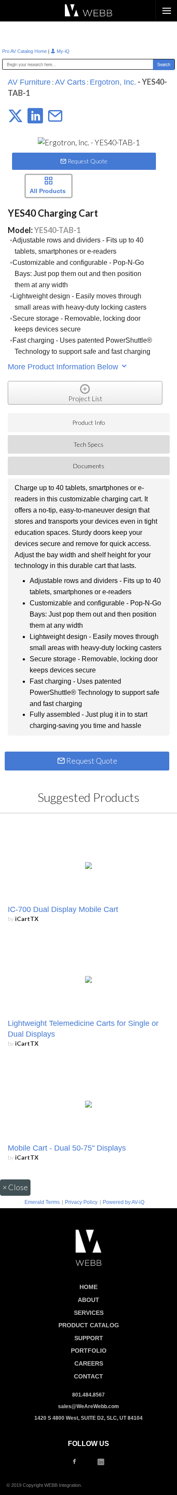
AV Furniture (29, 82)
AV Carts (70, 82)
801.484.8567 (88, 1395)
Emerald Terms (42, 1202)
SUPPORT (88, 1338)
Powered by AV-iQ (123, 1202)
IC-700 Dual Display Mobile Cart (63, 909)
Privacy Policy (81, 1202)
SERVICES (89, 1312)
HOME (88, 1286)
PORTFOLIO (89, 1350)
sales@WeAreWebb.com (88, 1406)
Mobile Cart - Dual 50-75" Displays (67, 1148)
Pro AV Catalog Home (25, 51)
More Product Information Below (64, 366)
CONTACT (88, 1376)
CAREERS (88, 1363)
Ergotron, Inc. (113, 82)
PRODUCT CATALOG (88, 1325)
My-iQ (62, 51)
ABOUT (88, 1299)
